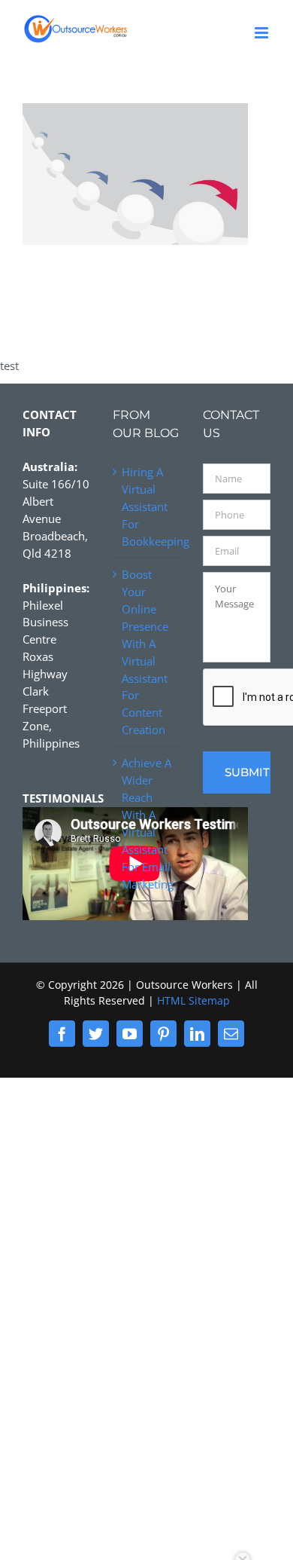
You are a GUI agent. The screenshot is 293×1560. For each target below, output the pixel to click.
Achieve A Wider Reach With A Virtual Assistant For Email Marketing (147, 823)
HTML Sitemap (193, 1000)
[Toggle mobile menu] (262, 33)
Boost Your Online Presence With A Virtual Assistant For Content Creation (145, 652)
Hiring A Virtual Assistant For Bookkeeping (147, 506)
